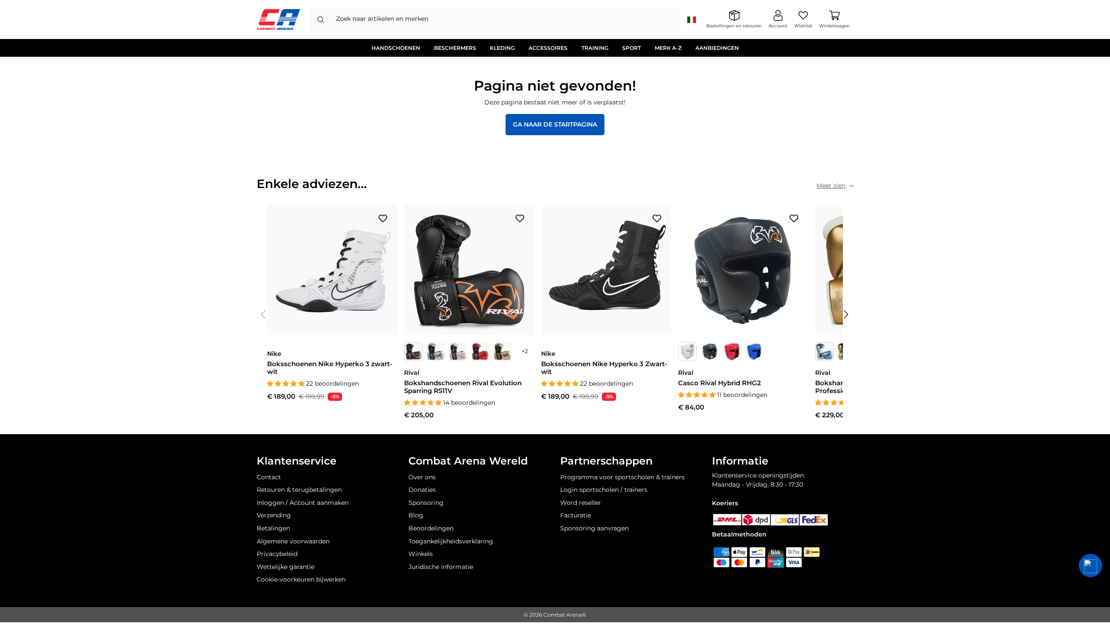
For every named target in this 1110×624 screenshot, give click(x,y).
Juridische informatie (440, 567)
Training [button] (594, 48)
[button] (846, 314)
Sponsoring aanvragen (594, 528)
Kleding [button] (502, 48)
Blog (415, 515)
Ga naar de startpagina (555, 124)
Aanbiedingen (717, 48)
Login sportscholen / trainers (603, 490)
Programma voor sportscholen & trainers (622, 477)
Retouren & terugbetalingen (299, 490)
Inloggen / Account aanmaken (303, 503)
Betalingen (273, 528)
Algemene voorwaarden (293, 541)
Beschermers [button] (455, 48)
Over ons (422, 477)
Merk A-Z (668, 48)
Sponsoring (426, 503)
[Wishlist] (383, 218)
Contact (269, 477)
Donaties (422, 490)
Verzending (274, 515)
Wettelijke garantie (285, 567)
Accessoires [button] (548, 48)
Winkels (420, 554)
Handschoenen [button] (396, 48)
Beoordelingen (431, 528)
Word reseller (580, 503)
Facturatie (575, 515)
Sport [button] (631, 48)
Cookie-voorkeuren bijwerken (301, 579)
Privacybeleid (277, 554)
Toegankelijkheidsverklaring (450, 541)
